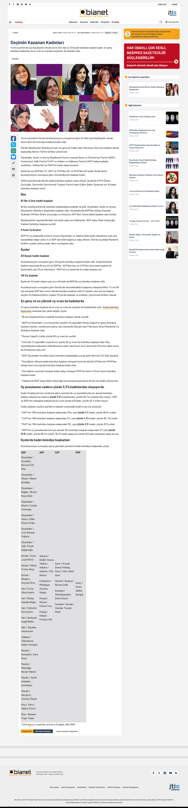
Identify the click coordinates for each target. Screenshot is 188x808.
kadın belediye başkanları (67, 731)
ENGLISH (162, 4)
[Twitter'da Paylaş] (13, 144)
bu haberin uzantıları (139, 77)
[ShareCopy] (13, 163)
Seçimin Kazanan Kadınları (37, 42)
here (30, 724)
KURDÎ (174, 4)
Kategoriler (174, 22)
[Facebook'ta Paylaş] (13, 138)
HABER (15, 32)
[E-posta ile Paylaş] (13, 169)
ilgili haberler (134, 105)
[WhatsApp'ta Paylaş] (13, 150)
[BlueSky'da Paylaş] (13, 156)
